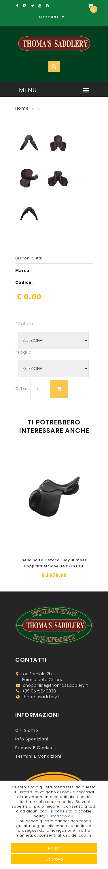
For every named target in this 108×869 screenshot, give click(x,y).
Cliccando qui (61, 816)
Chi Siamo (26, 730)
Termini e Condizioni (38, 756)
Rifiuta (54, 848)
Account (49, 17)
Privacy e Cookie (33, 747)
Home (22, 108)
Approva (54, 859)
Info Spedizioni (31, 739)
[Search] (76, 23)
